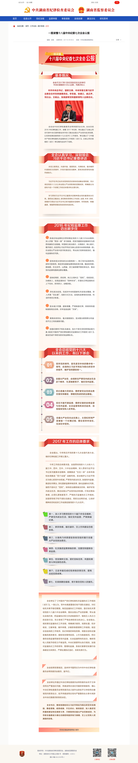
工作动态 (33, 26)
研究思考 (104, 19)
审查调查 (66, 19)
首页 (15, 19)
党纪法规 (40, 19)
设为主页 (21, 2)
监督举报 (53, 19)
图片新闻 (41, 26)
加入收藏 (29, 2)
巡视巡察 (78, 19)
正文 (47, 26)
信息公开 (27, 19)
